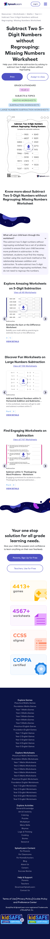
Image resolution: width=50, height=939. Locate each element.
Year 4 (38, 14)
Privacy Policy (24, 899)
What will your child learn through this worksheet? (21, 236)
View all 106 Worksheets (25, 366)
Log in (35, 4)
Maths (30, 14)
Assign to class (38, 77)
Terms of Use (10, 899)
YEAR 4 (24, 90)
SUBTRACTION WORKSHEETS (24, 105)
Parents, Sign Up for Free (25, 557)
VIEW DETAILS (12, 341)
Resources (6, 14)
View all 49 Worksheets (25, 292)
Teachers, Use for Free (25, 568)
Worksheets (19, 14)
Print (12, 77)
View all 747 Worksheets (25, 439)
